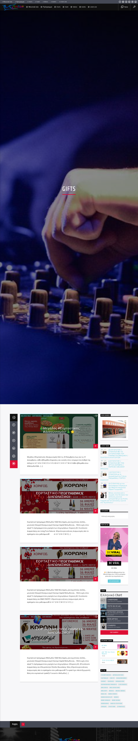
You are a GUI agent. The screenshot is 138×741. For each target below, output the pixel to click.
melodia (104, 690)
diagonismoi (121, 680)
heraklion (120, 684)
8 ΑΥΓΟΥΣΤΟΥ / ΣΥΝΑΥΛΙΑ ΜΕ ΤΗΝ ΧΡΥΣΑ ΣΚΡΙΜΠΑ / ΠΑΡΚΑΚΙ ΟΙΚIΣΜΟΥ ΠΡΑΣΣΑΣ (112, 467)
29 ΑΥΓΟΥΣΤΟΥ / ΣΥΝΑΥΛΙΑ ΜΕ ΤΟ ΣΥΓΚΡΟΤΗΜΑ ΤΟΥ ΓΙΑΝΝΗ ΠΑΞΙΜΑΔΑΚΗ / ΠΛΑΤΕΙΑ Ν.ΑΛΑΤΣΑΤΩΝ (114, 456)
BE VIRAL (104, 648)
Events (54, 2)
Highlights (25, 551)
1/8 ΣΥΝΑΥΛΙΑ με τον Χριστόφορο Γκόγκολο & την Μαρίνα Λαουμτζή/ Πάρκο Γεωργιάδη (118, 489)
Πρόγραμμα (20, 2)
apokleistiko (118, 677)
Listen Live (63, 2)
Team (38, 2)
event (103, 684)
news (116, 699)
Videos (46, 2)
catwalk (104, 680)
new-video (113, 696)
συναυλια (121, 709)
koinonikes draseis (109, 687)
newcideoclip (106, 699)
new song (116, 703)
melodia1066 (115, 690)
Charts (30, 2)
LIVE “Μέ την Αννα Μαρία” (108, 655)
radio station (116, 706)
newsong (105, 706)
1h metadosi (106, 677)
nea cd (103, 696)
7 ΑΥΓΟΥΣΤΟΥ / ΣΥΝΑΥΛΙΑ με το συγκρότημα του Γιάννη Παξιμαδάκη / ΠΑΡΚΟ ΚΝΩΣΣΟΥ (113, 479)
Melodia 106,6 (25, 418)
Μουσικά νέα (7, 2)
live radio (123, 687)
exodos (111, 684)
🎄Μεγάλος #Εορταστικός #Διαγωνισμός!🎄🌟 (59, 432)
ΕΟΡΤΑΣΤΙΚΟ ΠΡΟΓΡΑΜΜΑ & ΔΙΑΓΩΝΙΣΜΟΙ (59, 497)
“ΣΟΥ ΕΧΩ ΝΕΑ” (108, 663)
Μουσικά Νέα (47, 418)
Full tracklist (114, 635)
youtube (112, 709)
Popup (126, 7)
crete (112, 680)
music (111, 693)
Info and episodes (114, 584)
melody (104, 693)
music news (120, 693)
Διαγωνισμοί (37, 418)
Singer (103, 709)
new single (105, 703)
